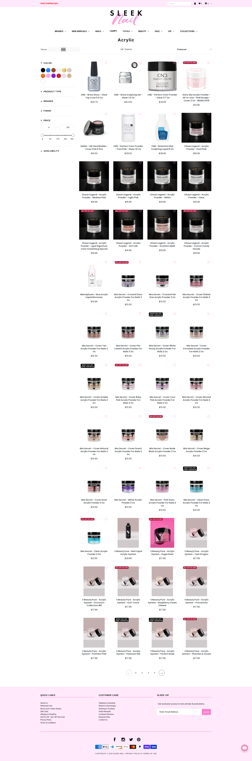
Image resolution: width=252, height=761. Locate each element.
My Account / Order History (50, 709)
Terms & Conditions (48, 723)
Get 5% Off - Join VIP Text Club (52, 717)
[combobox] (179, 3)
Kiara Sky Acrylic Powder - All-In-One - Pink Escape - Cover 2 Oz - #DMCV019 (196, 97)
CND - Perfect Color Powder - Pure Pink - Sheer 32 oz (128, 148)
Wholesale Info (46, 706)
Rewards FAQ (104, 717)
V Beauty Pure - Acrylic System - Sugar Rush (162, 553)
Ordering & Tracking (107, 709)
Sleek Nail (118, 753)
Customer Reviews (106, 714)
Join (206, 712)
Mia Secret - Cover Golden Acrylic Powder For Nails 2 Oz (94, 400)
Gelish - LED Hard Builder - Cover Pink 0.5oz (94, 148)
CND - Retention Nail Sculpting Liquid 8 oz (162, 148)
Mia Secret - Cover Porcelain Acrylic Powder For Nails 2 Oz (196, 348)
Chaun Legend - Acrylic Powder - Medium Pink (94, 196)
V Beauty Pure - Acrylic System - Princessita (196, 601)
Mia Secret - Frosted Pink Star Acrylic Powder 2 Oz (162, 296)
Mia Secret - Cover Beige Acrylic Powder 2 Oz (196, 450)
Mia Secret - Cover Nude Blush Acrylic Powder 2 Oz (162, 450)
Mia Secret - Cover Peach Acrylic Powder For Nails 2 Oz (128, 451)
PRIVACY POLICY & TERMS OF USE (141, 753)
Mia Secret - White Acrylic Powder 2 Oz (128, 501)
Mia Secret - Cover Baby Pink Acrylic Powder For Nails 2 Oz (128, 400)
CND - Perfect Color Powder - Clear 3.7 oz (162, 96)
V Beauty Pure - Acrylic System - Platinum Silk (128, 652)
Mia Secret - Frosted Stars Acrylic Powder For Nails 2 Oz (128, 297)
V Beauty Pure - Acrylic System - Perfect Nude (162, 652)
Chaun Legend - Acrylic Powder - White (162, 196)
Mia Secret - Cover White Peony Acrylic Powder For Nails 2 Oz (162, 348)
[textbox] (48, 127)
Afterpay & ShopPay (48, 714)
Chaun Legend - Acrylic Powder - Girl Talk (128, 244)
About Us (44, 703)
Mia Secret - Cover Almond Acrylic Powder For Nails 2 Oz (196, 400)
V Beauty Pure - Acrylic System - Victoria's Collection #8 (94, 602)
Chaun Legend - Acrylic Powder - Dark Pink (196, 148)
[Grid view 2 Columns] (54, 49)
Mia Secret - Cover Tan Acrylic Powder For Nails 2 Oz (94, 348)
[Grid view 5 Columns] (69, 49)
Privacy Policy (45, 720)
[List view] (50, 49)
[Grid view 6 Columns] (76, 49)
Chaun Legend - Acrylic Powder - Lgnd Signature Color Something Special (94, 246)
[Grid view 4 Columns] (63, 49)
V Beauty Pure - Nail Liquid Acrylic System (128, 553)
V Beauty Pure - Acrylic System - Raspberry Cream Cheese (162, 602)
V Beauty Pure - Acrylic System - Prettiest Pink (94, 652)
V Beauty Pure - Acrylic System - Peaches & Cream (196, 652)
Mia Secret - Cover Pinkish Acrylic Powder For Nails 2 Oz (196, 297)
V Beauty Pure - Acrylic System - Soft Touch (128, 601)
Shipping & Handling (107, 703)
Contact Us (103, 720)
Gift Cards (44, 711)
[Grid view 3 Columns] (58, 49)
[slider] (42, 135)
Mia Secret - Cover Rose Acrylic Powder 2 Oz (94, 501)
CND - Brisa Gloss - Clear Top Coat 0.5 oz (94, 96)
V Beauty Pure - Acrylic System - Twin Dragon (196, 553)
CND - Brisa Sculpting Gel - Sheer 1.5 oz (128, 96)
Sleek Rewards (105, 711)
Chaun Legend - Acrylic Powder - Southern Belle (162, 244)
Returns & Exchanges (107, 706)
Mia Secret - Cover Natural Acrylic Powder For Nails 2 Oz (94, 451)
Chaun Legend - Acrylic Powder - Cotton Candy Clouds (196, 246)
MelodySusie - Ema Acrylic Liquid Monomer (94, 296)
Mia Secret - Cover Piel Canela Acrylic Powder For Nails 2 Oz (128, 348)
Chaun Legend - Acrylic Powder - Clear (196, 196)
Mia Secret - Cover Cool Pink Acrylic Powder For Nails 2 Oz (162, 400)
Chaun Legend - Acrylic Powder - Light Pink (128, 196)
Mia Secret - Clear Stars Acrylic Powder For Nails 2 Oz (196, 503)
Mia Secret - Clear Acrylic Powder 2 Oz (94, 553)
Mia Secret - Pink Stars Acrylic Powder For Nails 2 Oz (162, 503)
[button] (244, 748)
